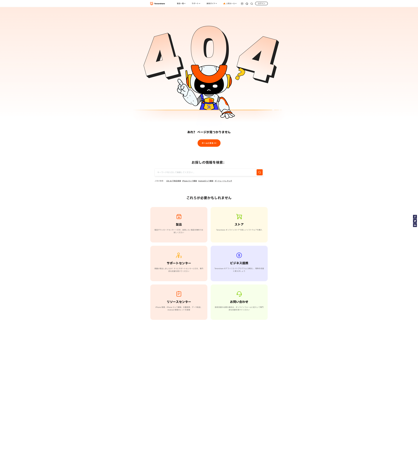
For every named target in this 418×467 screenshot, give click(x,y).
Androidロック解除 (205, 181)
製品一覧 (180, 3)
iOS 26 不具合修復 (173, 181)
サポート (195, 3)
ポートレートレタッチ (223, 181)
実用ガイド (210, 3)
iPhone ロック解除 (189, 181)
